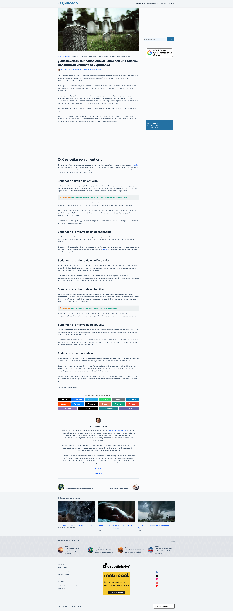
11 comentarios (96, 69)
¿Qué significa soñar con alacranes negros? (75, 525)
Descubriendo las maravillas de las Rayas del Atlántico (134, 551)
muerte (135, 165)
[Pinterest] (157, 583)
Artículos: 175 (98, 473)
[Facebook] (157, 572)
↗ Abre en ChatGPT (153, 125)
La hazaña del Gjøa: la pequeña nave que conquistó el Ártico (74, 551)
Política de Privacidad (65, 571)
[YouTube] (157, 586)
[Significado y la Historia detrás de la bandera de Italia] (90, 550)
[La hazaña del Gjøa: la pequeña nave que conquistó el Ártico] (60, 550)
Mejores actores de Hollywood (68, 585)
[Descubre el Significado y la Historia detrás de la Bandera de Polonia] (150, 550)
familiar (105, 249)
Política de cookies (64, 574)
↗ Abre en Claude (152, 127)
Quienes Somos (62, 567)
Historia (67, 546)
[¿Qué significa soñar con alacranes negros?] (76, 511)
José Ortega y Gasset (64, 592)
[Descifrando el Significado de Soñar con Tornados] (156, 511)
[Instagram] (157, 579)
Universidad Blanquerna (117, 430)
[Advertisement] (98, 138)
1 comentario (71, 527)
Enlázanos (61, 588)
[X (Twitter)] (157, 576)
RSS (59, 578)
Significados (139, 3)
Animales (127, 547)
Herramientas (151, 3)
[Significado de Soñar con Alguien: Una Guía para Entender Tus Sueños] (116, 511)
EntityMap (61, 581)
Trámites (163, 3)
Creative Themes (76, 606)
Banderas (97, 547)
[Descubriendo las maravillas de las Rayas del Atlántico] (120, 550)
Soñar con (86, 69)
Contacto (171, 3)
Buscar (170, 39)
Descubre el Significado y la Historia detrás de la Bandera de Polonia (164, 551)
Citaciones (98, 468)
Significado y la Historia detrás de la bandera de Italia (104, 551)
